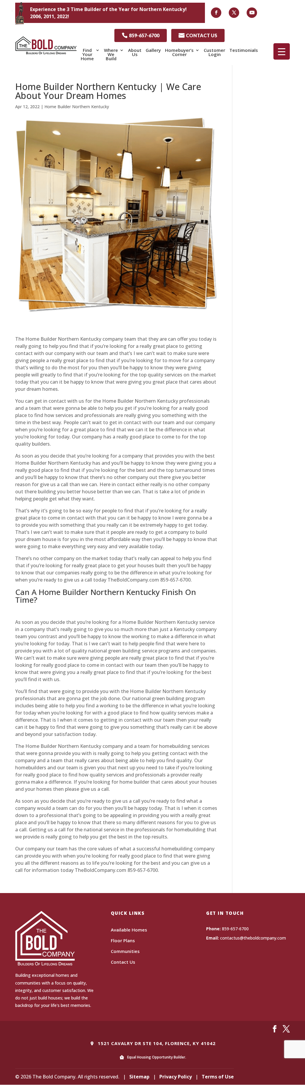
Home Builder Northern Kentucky (76, 106)
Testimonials (243, 50)
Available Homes (129, 930)
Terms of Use (218, 1076)
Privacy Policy (175, 1076)
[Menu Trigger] (281, 51)
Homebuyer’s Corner (179, 52)
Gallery (153, 50)
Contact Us (123, 962)
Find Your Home (87, 54)
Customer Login (214, 52)
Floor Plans (123, 940)
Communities (125, 951)
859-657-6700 (140, 35)
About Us (134, 52)
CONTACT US (198, 35)
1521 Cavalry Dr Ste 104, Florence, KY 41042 (156, 1043)
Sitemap (139, 1076)
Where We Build (111, 54)
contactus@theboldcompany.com (253, 938)
